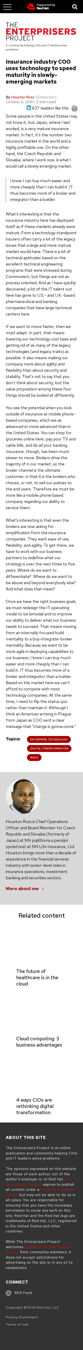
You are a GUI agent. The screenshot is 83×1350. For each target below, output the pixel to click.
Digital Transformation (49, 748)
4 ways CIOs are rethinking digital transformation (34, 1106)
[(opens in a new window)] (41, 6)
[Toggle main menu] (7, 6)
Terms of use (17, 1324)
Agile (34, 757)
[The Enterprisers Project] (41, 32)
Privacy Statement (22, 1317)
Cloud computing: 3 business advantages (39, 1041)
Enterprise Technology (49, 739)
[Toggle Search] (75, 6)
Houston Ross (22, 97)
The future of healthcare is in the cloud (37, 977)
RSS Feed (23, 1293)
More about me (22, 889)
